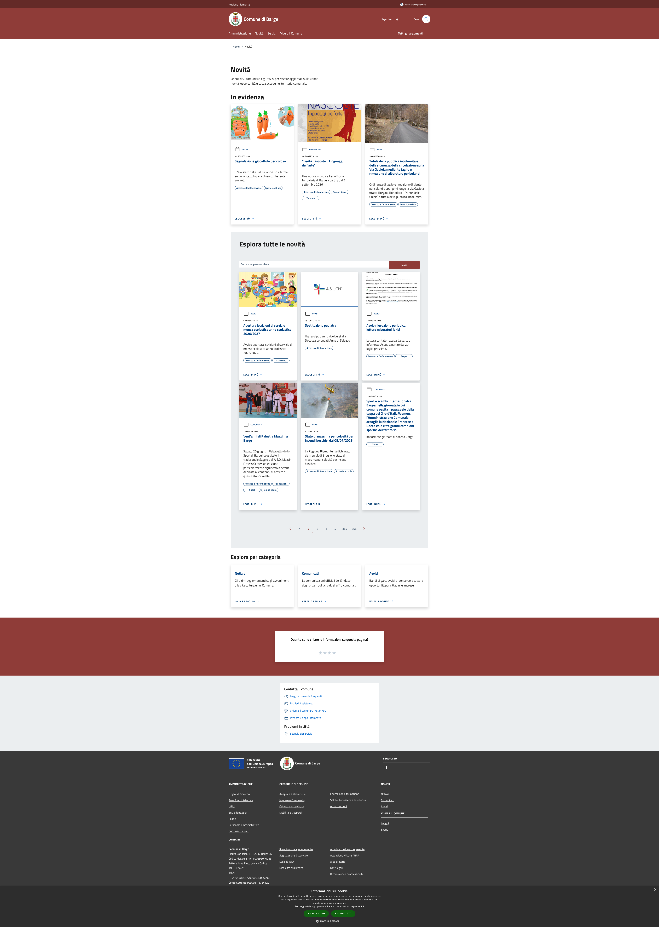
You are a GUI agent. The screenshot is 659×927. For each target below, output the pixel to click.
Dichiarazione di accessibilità (346, 874)
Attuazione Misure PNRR (344, 855)
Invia (404, 265)
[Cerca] (426, 19)
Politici (232, 819)
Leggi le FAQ (286, 862)
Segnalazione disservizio (293, 855)
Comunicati (315, 149)
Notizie (385, 794)
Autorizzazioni (338, 806)
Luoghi (385, 823)
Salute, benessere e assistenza (348, 800)
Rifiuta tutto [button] (343, 913)
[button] (329, 921)
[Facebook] (395, 19)
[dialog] (329, 906)
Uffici (232, 806)
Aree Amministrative (241, 800)
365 (344, 529)
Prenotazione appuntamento (296, 849)
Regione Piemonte (239, 4)
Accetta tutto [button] (316, 913)
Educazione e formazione (344, 794)
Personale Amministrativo (244, 825)
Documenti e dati (238, 831)
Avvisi (245, 149)
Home (236, 46)
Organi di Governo (239, 794)
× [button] (655, 889)
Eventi (385, 829)
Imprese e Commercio (291, 800)
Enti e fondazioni (238, 812)
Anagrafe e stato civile (292, 794)
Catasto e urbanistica (291, 806)
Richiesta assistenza (291, 868)
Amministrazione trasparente (347, 849)
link (362, 906)
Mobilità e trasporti (290, 812)
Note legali (336, 868)
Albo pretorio (337, 862)
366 (354, 529)
